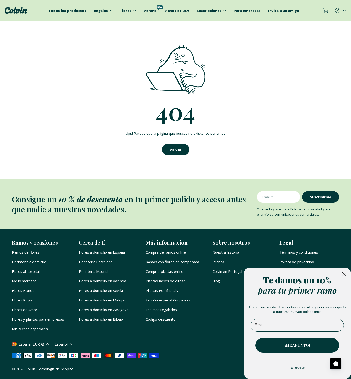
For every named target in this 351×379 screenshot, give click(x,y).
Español (61, 344)
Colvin (30, 369)
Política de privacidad (306, 209)
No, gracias (297, 367)
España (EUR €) (31, 344)
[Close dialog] (344, 274)
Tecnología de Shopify (55, 369)
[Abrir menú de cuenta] (341, 10)
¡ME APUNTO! (297, 345)
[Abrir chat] (335, 363)
